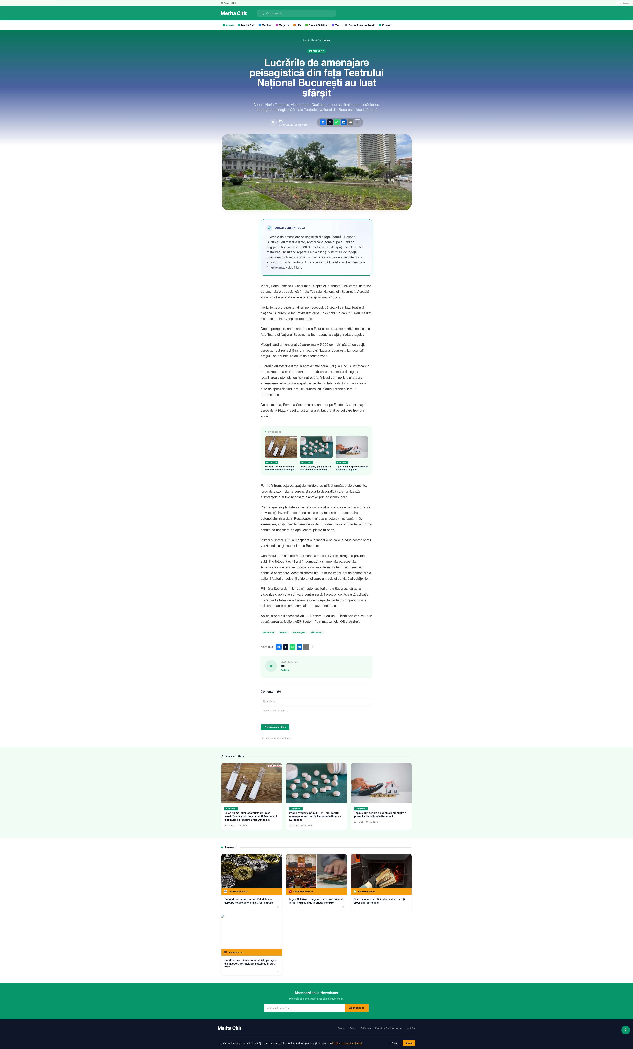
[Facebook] (323, 122)
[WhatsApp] (337, 122)
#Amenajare (299, 632)
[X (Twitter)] (330, 122)
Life (299, 25)
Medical (266, 25)
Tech (338, 25)
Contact (387, 25)
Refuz (395, 1043)
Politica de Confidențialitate (347, 1043)
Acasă (230, 25)
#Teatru (283, 632)
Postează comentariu (275, 727)
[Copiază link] (357, 122)
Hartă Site (410, 1028)
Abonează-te (356, 1008)
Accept (408, 1043)
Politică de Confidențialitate (388, 1028)
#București (268, 632)
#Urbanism (316, 632)
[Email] (350, 122)
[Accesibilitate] (625, 1030)
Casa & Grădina (318, 25)
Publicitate (366, 1028)
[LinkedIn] (344, 122)
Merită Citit (247, 25)
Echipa (353, 1028)
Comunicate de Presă (362, 25)
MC (281, 120)
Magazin (284, 25)
